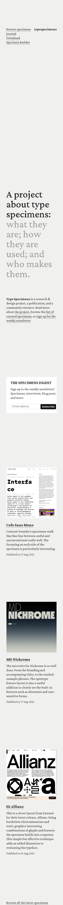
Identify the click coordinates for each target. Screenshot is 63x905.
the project (22, 312)
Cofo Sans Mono (20, 525)
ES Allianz (15, 806)
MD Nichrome (18, 659)
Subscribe (48, 406)
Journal (11, 34)
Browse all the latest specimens (27, 903)
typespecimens (45, 29)
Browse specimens (18, 29)
